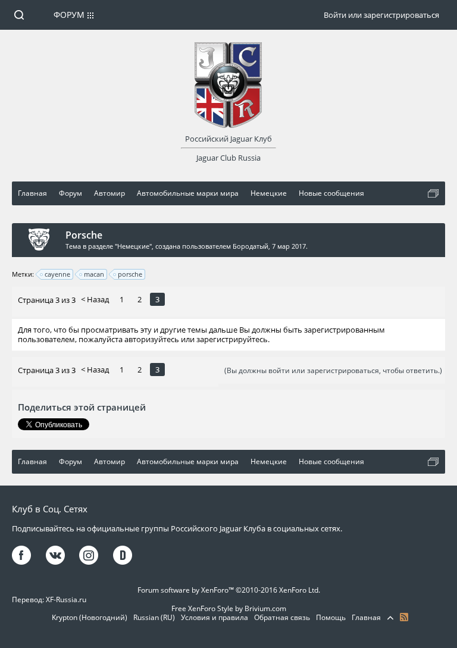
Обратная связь (282, 617)
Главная (366, 617)
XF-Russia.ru (66, 599)
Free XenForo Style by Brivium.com (228, 608)
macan (94, 274)
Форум (69, 14)
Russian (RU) (154, 617)
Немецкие (133, 246)
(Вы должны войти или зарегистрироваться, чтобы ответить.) (333, 370)
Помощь (331, 617)
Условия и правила (214, 617)
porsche (130, 274)
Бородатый (250, 246)
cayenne (57, 274)
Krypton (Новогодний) (89, 617)
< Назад (95, 299)
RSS (404, 617)
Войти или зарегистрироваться (381, 15)
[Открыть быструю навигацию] (433, 193)
